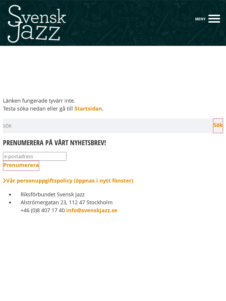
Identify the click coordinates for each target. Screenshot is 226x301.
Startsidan (88, 108)
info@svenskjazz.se (91, 210)
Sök (218, 124)
